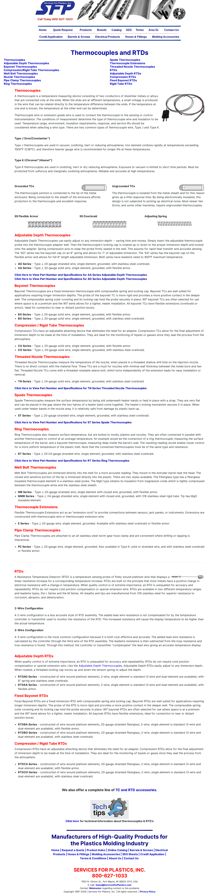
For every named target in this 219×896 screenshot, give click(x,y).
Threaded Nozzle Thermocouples (132, 66)
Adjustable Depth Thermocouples (100, 665)
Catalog (117, 30)
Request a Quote (73, 850)
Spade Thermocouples (125, 59)
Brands (102, 30)
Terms (140, 30)
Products (86, 30)
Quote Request (63, 30)
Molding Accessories (165, 36)
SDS (129, 30)
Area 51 (153, 30)
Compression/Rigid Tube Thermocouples (31, 70)
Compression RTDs (123, 77)
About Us (115, 858)
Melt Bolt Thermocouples (21, 73)
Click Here (21, 274)
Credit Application (51, 36)
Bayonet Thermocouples (20, 66)
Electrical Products (107, 36)
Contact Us (171, 30)
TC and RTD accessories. (136, 790)
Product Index (96, 850)
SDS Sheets (130, 854)
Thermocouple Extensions (127, 63)
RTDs (113, 70)
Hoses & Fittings (136, 36)
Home (43, 30)
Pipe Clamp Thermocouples (22, 80)
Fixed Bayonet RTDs (123, 80)
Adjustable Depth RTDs (125, 73)
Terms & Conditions (93, 858)
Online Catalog (117, 850)
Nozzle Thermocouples (19, 77)
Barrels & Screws (79, 36)
